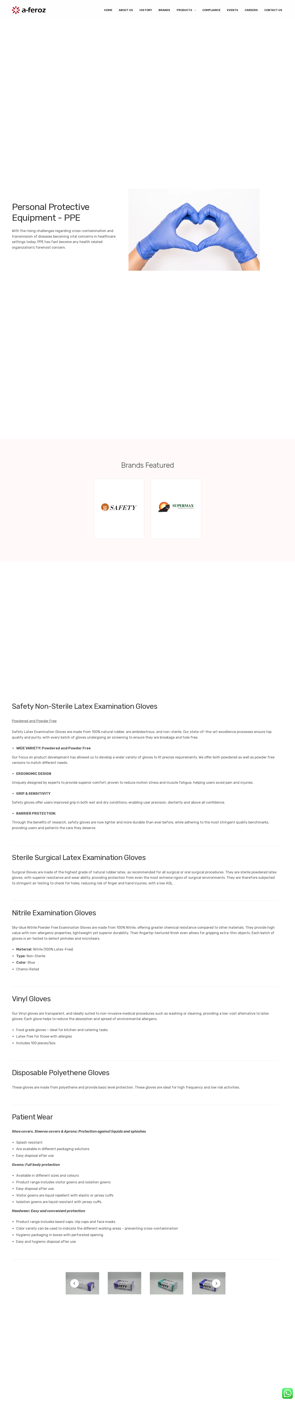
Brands (164, 10)
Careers (251, 10)
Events (232, 10)
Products (184, 10)
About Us (126, 10)
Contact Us (273, 10)
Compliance (211, 10)
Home (108, 10)
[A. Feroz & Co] (29, 10)
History (146, 10)
